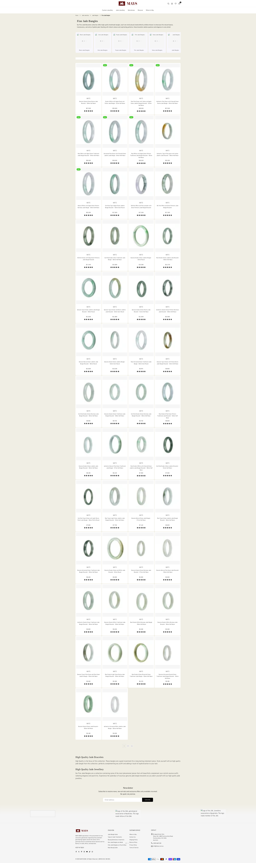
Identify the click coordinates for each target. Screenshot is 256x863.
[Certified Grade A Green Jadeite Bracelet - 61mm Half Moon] (167, 444)
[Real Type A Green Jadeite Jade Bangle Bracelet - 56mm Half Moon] (167, 496)
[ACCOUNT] (172, 3)
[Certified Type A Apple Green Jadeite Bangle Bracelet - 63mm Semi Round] (114, 184)
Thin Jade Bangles (139, 50)
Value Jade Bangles (157, 50)
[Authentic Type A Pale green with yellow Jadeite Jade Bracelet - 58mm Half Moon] (167, 132)
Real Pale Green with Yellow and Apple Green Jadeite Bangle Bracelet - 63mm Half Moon (141, 103)
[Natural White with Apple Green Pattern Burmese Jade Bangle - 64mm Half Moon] (88, 184)
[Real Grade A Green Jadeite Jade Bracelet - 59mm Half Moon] (167, 236)
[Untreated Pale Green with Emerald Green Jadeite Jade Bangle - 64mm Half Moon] (114, 132)
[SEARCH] (168, 3)
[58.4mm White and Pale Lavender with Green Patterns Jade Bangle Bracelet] (141, 184)
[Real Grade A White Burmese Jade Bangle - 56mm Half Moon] (141, 600)
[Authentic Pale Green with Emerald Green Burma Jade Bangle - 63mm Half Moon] (167, 80)
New (105, 65)
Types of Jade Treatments (115, 837)
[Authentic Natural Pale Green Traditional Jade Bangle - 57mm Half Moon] (114, 444)
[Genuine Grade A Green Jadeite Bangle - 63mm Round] (141, 236)
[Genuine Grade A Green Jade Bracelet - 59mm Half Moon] (88, 705)
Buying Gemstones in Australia (116, 840)
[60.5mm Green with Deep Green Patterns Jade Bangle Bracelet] (88, 236)
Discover (140, 10)
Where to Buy (150, 10)
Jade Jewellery (120, 10)
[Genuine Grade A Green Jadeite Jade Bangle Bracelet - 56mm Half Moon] (88, 444)
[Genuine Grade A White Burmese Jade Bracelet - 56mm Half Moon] (167, 600)
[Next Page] (132, 746)
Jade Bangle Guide (113, 834)
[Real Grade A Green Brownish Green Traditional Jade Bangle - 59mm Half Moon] (141, 652)
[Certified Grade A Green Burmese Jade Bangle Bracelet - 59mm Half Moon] (88, 392)
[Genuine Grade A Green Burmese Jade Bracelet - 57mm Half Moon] (141, 548)
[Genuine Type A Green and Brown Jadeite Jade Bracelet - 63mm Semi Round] (114, 288)
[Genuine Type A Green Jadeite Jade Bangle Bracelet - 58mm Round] (88, 288)
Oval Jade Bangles (102, 50)
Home (77, 15)
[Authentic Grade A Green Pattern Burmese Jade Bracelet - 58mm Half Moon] (167, 288)
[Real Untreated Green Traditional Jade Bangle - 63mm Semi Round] (141, 340)
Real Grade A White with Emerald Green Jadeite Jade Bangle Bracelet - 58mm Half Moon (141, 468)
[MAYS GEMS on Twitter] (79, 851)
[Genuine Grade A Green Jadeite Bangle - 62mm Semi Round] (114, 340)
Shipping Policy (134, 840)
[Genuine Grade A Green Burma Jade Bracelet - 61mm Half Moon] (141, 288)
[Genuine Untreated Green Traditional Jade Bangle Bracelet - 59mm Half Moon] (88, 548)
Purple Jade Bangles (120, 50)
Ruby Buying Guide (113, 847)
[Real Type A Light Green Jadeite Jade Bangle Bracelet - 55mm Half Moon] (114, 496)
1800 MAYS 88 (157, 843)
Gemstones (131, 10)
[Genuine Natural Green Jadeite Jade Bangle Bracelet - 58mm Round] (88, 340)
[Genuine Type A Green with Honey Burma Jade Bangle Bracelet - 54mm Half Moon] (167, 340)
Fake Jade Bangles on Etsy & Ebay (117, 845)
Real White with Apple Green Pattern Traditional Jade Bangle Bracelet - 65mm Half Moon (141, 155)
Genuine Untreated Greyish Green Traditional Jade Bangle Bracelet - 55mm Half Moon (167, 676)
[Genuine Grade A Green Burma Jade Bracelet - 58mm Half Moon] (88, 80)
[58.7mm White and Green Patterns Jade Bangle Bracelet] (167, 184)
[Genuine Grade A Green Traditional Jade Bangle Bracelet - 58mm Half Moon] (114, 392)
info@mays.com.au (158, 846)
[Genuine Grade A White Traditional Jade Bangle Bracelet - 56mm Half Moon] (114, 600)
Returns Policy (133, 842)
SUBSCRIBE (147, 800)
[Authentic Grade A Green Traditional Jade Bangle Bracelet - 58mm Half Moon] (88, 600)
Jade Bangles (95, 15)
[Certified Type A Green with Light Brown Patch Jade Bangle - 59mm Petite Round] (88, 496)
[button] (88, 111)
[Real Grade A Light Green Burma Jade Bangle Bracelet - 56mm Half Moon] (114, 652)
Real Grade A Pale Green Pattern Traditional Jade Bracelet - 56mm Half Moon (167, 416)
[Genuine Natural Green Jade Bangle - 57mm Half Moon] (141, 496)
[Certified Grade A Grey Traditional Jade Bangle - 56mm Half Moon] (114, 236)
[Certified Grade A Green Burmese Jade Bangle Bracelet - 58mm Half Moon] (141, 392)
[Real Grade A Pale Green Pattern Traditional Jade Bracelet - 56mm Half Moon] (167, 392)
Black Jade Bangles (84, 50)
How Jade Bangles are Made (115, 842)
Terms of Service (134, 847)
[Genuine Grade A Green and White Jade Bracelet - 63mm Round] (114, 548)
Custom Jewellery (107, 10)
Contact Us (133, 837)
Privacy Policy (133, 845)
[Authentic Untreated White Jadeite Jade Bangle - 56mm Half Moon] (114, 705)
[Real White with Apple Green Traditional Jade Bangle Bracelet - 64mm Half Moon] (88, 132)
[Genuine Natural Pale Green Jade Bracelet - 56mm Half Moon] (167, 548)
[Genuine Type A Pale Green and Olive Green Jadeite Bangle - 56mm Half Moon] (88, 652)
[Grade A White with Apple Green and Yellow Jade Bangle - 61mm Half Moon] (114, 80)
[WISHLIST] (175, 3)
